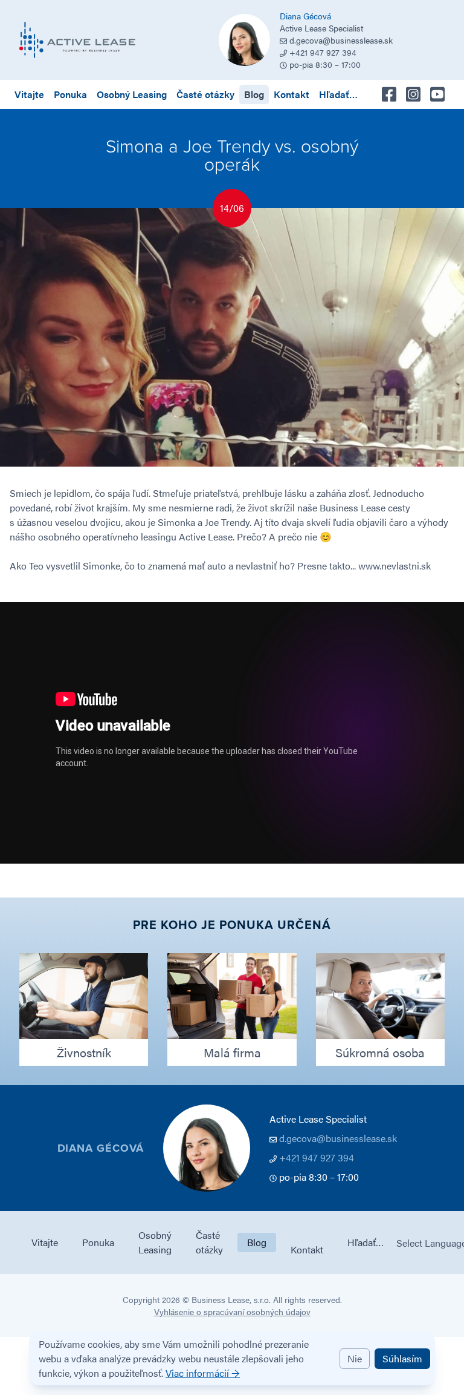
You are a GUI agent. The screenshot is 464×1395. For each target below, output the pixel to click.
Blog (254, 94)
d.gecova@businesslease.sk (341, 40)
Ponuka (70, 94)
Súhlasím (402, 1358)
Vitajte (29, 94)
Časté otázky (205, 94)
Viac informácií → (203, 1373)
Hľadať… (338, 94)
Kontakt (291, 94)
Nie (354, 1358)
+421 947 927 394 (316, 1157)
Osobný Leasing (132, 94)
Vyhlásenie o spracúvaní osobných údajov (232, 1311)
